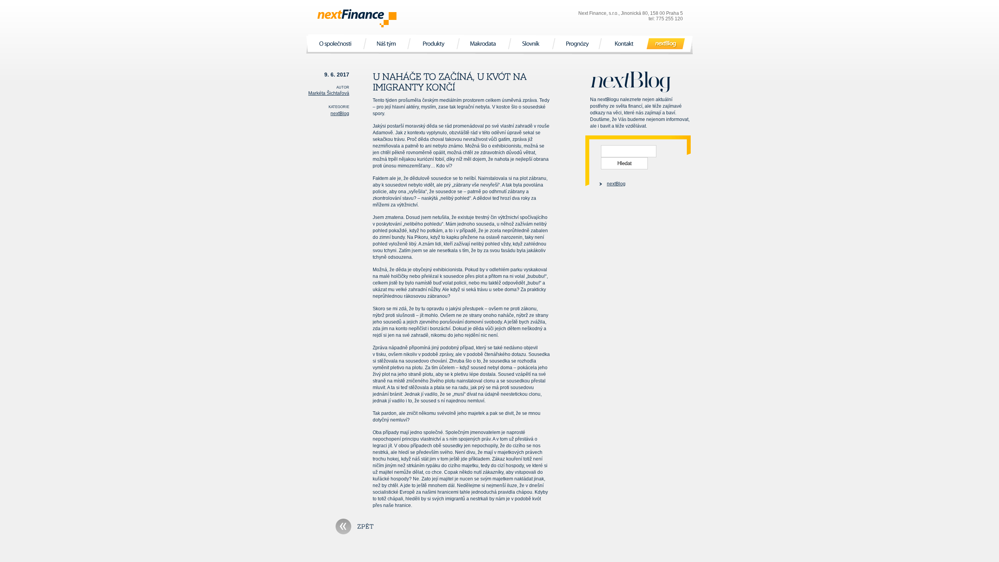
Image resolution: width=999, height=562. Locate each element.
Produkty (433, 43)
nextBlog (666, 43)
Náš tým (386, 43)
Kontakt (624, 43)
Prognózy (576, 43)
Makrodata (483, 43)
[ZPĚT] (355, 526)
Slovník (531, 43)
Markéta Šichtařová (328, 93)
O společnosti (336, 43)
